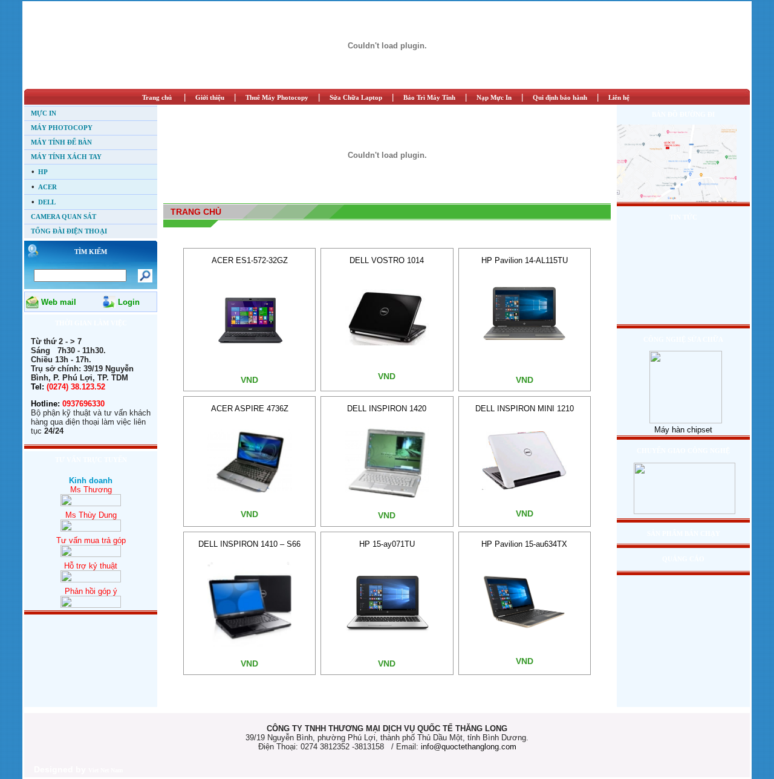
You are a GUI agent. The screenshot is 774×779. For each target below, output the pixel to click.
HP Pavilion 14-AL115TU (524, 260)
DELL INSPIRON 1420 (386, 408)
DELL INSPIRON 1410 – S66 (249, 544)
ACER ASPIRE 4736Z (249, 408)
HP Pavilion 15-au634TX (524, 544)
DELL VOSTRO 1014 (387, 260)
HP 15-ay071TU (387, 544)
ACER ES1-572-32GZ (250, 260)
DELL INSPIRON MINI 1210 (524, 408)
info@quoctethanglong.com (468, 746)
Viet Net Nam (105, 770)
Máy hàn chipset (683, 429)
